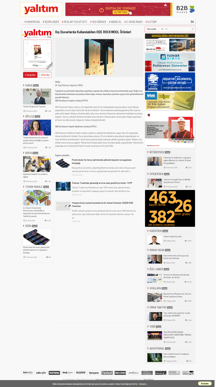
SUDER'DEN (155, 230)
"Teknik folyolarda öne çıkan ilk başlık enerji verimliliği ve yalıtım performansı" (36, 140)
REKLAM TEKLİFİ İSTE (75, 21)
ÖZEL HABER (156, 269)
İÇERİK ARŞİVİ (52, 21)
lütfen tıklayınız (148, 379)
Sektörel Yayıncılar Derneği (104, 379)
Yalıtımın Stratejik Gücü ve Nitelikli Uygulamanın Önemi (177, 180)
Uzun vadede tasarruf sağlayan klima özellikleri (176, 355)
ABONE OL (116, 21)
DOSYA (28, 153)
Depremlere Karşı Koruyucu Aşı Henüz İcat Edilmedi (176, 257)
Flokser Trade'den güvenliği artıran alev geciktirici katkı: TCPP (102, 182)
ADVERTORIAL (157, 348)
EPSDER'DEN (156, 174)
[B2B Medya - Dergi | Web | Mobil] (185, 15)
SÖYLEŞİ (30, 116)
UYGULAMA (155, 288)
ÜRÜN (28, 225)
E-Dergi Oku (30, 75)
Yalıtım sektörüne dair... (173, 236)
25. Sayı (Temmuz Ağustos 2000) (69, 85)
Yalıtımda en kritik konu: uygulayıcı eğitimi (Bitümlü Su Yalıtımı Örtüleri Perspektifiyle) (177, 160)
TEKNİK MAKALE (34, 186)
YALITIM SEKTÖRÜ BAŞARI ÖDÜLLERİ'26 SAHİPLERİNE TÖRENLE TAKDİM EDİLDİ (177, 335)
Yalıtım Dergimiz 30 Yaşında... (34, 106)
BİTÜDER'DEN (157, 152)
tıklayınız (142, 384)
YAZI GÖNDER (99, 21)
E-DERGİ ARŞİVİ (134, 21)
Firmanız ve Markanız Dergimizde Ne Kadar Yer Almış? (176, 276)
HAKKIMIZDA (33, 21)
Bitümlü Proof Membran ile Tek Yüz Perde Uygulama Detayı (177, 295)
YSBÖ (152, 326)
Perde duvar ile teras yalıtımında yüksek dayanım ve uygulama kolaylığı (36, 250)
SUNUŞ (29, 85)
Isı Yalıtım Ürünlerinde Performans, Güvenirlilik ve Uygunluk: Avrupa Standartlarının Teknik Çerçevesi (36, 212)
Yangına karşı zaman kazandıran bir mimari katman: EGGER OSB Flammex (102, 204)
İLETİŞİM (152, 21)
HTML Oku (45, 75)
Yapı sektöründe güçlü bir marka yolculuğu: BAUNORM (177, 314)
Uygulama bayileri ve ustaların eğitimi (35, 175)
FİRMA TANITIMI (158, 307)
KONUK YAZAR (157, 250)
